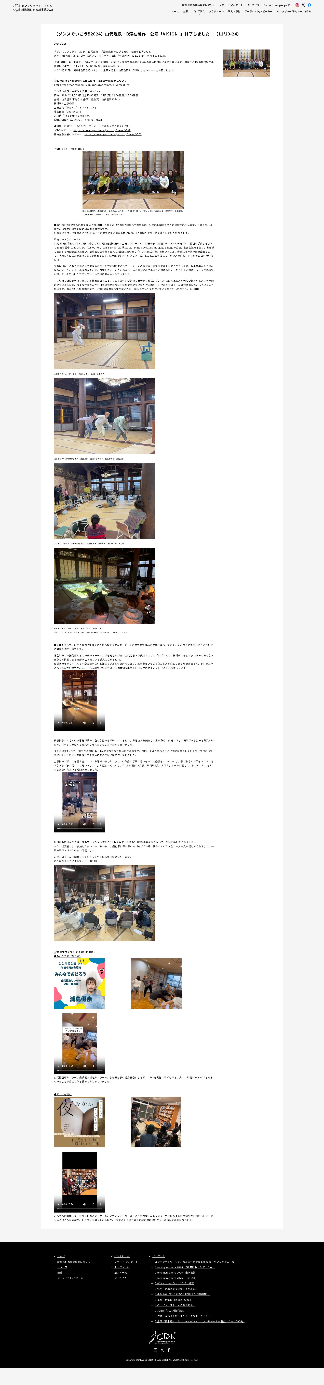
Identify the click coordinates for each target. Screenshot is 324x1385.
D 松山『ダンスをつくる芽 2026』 (175, 1305)
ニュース (174, 11)
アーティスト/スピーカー (259, 11)
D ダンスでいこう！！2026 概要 (174, 1283)
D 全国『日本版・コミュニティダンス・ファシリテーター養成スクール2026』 (200, 1321)
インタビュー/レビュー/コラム (294, 11)
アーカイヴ (253, 4)
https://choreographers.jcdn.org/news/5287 (101, 130)
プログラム (158, 1256)
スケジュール (216, 11)
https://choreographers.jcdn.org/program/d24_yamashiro (92, 84)
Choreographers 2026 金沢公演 (175, 1272)
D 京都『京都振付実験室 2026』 (173, 1299)
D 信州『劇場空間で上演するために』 (176, 1288)
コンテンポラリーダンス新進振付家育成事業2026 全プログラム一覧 (195, 1261)
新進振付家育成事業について (198, 4)
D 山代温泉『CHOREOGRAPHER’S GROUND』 (182, 1294)
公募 (185, 11)
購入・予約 (234, 11)
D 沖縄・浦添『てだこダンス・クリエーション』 (183, 1316)
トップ (61, 1256)
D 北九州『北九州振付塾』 (170, 1310)
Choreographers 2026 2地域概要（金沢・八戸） (185, 1267)
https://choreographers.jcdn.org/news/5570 (113, 134)
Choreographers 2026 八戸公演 (175, 1278)
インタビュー (122, 1256)
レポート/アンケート (231, 4)
